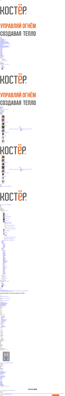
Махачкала (4, 259)
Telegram (3, 66)
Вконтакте (3, 283)
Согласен (1, 395)
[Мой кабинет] (0, 185)
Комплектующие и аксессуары (7, 223)
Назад (4, 212)
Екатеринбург (4, 255)
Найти (1, 392)
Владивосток (4, 253)
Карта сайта (1, 384)
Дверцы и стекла (3, 317)
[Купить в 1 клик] (0, 343)
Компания (4, 244)
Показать (1, 341)
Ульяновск (4, 271)
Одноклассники (3, 285)
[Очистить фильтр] (0, 340)
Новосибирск (4, 262)
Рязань (3, 266)
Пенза (3, 264)
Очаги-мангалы (2, 373)
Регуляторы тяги (3, 321)
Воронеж (4, 254)
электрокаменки (3, 326)
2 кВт (1, 330)
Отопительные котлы (2, 372)
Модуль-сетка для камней (4, 319)
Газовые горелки (3, 316)
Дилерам (1, 382)
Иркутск (4, 256)
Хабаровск (4, 272)
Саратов (4, 268)
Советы (1, 377)
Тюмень (4, 270)
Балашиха (4, 252)
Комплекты (5, 235)
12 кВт (2, 329)
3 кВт (1, 332)
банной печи (2, 325)
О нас (1, 380)
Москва (4, 260)
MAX (2, 65)
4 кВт (1, 333)
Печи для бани (2, 371)
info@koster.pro (2, 63)
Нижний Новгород (5, 261)
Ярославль (4, 273)
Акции (1, 378)
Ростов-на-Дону (5, 265)
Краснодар (4, 258)
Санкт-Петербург (5, 267)
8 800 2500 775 (2, 55)
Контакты (1, 383)
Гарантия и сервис (2, 376)
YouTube (3, 67)
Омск (3, 263)
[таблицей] (1, 306)
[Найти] (0, 37)
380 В (1, 339)
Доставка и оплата (2, 375)
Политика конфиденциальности (11, 390)
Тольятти (4, 269)
